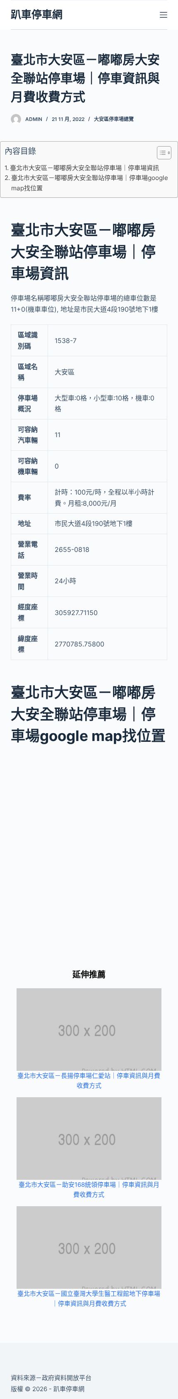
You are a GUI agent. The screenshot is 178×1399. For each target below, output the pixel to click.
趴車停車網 (37, 14)
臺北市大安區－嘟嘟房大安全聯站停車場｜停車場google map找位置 (89, 183)
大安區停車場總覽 (114, 119)
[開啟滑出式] (163, 15)
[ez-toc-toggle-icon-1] (160, 154)
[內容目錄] (164, 152)
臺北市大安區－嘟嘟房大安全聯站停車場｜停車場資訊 (84, 168)
